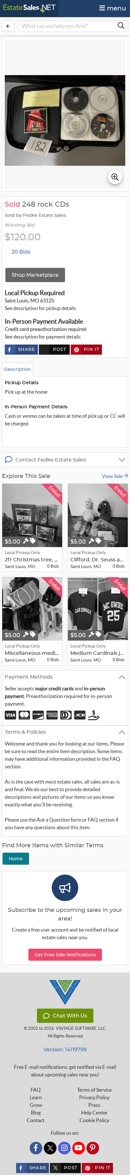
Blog (36, 1112)
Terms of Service (94, 1090)
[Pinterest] (92, 1148)
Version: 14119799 (65, 1050)
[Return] (8, 26)
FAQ (36, 1090)
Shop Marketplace (35, 275)
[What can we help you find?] (120, 26)
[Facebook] (36, 1148)
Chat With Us (70, 1016)
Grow (36, 1105)
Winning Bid (20, 225)
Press (94, 1105)
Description (17, 369)
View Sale (113, 476)
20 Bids (21, 252)
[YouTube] (78, 1148)
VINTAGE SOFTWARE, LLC (80, 1028)
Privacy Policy (94, 1097)
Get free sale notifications (65, 955)
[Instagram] (64, 1148)
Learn (36, 1097)
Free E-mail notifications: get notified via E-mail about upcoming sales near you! (65, 1070)
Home (16, 859)
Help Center (94, 1112)
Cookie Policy (94, 1120)
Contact (35, 1120)
